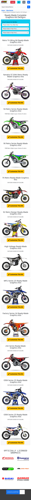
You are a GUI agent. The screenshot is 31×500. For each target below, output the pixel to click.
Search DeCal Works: (7, 7)
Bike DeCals (9, 10)
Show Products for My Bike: (9, 22)
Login (12, 2)
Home (3, 10)
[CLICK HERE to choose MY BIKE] (19, 2)
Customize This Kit (16, 68)
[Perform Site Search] (28, 7)
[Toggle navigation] (28, 2)
